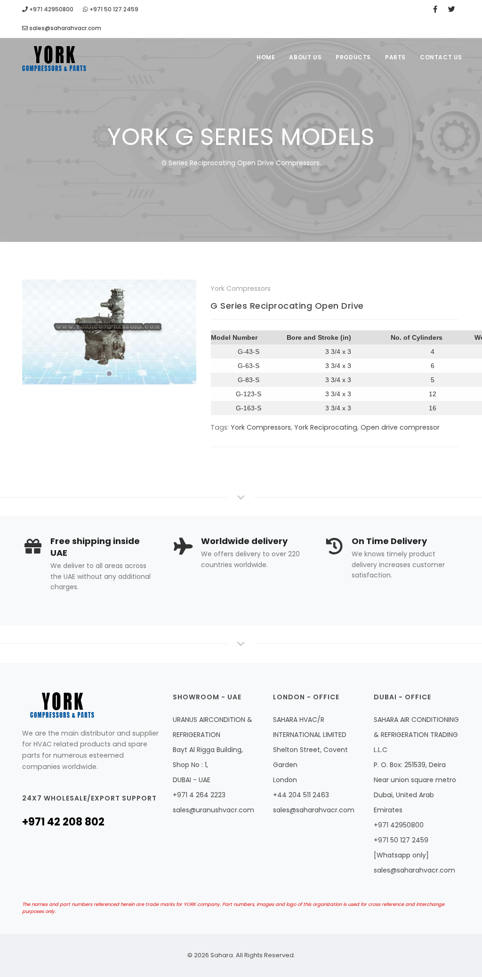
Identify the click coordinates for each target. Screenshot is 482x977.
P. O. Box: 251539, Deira (410, 764)
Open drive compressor (400, 427)
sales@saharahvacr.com (64, 28)
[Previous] (31, 330)
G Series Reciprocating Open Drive (287, 306)
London (285, 780)
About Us (305, 57)
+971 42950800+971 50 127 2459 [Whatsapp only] (401, 840)
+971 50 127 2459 (113, 9)
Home (266, 57)
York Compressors (261, 427)
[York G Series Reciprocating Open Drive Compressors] (109, 332)
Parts (395, 57)
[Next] (186, 330)
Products (353, 57)
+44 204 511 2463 (301, 795)
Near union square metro (415, 780)
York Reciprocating (325, 427)
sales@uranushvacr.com (213, 810)
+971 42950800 (50, 9)
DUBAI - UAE (191, 780)
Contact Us (441, 57)
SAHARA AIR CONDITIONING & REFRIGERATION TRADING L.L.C (416, 734)
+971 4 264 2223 (199, 795)
